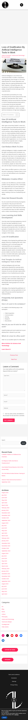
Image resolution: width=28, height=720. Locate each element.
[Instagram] (3, 635)
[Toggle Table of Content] (16, 115)
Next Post (14, 359)
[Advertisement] (14, 25)
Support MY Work (10, 649)
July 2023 (4, 586)
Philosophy (4, 616)
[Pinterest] (16, 635)
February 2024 (5, 568)
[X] (7, 635)
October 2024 (5, 548)
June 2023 (4, 589)
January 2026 (5, 510)
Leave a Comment (6, 55)
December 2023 (6, 573)
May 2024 (4, 561)
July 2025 (4, 525)
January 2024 (5, 571)
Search (3, 440)
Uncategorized (5, 624)
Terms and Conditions (14, 674)
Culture (3, 614)
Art (2, 606)
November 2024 (6, 546)
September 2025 (6, 520)
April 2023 (4, 594)
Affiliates (7, 659)
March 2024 (5, 566)
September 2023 (6, 581)
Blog (3, 609)
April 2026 (4, 502)
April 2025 (4, 533)
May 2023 (4, 591)
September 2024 (6, 551)
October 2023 (5, 578)
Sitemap (14, 681)
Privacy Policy (14, 685)
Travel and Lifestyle (7, 622)
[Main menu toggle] (21, 5)
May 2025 (4, 530)
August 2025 (5, 523)
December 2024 (6, 543)
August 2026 (5, 492)
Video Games (5, 627)
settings (16, 714)
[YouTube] (12, 635)
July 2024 (4, 556)
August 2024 (5, 553)
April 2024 (4, 563)
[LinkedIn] (3, 640)
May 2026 (4, 500)
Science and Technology (18, 55)
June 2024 (4, 558)
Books (3, 611)
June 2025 (4, 528)
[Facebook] (21, 635)
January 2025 (5, 540)
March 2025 (5, 535)
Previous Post (14, 355)
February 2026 (5, 507)
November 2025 (6, 515)
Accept (4, 717)
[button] (26, 5)
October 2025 (5, 518)
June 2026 (4, 497)
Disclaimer (14, 678)
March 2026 (5, 505)
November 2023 (6, 576)
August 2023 (5, 584)
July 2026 (4, 495)
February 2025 (5, 538)
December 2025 (6, 513)
